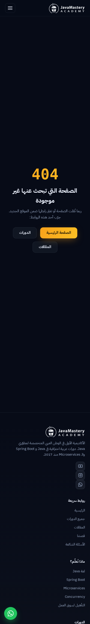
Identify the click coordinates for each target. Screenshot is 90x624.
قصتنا (81, 535)
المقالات (45, 247)
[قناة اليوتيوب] (80, 466)
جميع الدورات (76, 518)
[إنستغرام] (80, 475)
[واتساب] (80, 484)
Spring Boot (75, 579)
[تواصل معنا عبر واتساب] (10, 613)
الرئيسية (80, 510)
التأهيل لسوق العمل (71, 605)
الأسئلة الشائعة (75, 544)
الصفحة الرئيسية (58, 232)
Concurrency (75, 596)
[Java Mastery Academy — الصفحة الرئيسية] (66, 8)
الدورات (25, 232)
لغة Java (79, 571)
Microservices (74, 588)
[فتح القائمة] (10, 8)
